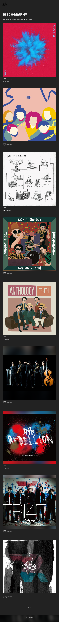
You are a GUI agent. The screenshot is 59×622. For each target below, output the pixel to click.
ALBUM (14, 19)
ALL (4, 19)
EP (10, 19)
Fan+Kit (31, 617)
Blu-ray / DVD (24, 19)
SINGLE (7, 19)
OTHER (30, 19)
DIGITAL (19, 19)
